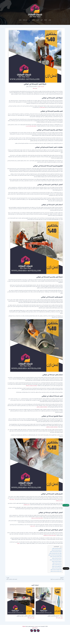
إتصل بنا (66, 568)
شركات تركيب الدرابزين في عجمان (37, 518)
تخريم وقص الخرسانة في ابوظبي (57, 561)
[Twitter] (35, 630)
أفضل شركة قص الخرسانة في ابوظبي (56, 556)
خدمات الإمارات (42, 107)
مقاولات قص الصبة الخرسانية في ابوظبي (55, 553)
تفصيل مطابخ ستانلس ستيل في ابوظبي (25, 616)
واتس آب (66, 505)
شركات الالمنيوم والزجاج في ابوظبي (55, 616)
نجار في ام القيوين (26, 504)
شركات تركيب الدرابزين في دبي (31, 126)
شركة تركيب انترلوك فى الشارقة (31, 385)
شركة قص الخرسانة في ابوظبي (57, 548)
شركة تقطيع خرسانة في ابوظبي (57, 566)
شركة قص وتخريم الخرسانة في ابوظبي (56, 551)
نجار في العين (32, 526)
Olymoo (24, 626)
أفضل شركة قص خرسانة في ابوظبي (56, 569)
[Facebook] (38, 630)
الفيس (18, 543)
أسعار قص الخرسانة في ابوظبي (57, 558)
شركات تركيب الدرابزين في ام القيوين (49, 535)
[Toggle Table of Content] (60, 547)
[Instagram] (31, 630)
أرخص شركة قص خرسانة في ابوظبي (56, 571)
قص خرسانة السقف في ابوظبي (57, 564)
